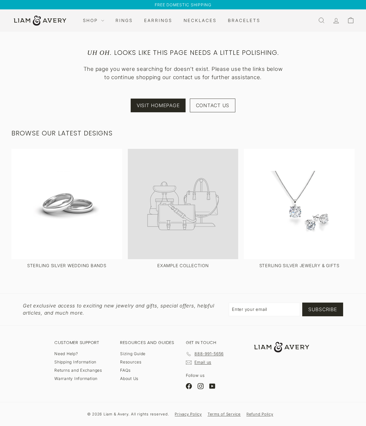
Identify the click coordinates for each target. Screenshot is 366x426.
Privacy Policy (188, 414)
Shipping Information (75, 361)
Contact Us (213, 105)
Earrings (158, 20)
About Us (129, 378)
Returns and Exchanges (78, 370)
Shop (91, 20)
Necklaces (200, 20)
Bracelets (244, 20)
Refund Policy (259, 414)
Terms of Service (224, 414)
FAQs (125, 370)
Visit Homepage (158, 105)
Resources (131, 361)
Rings (124, 20)
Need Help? (66, 353)
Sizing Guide (133, 353)
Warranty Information (76, 378)
